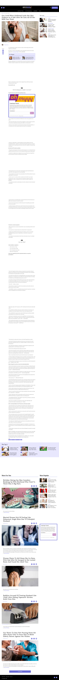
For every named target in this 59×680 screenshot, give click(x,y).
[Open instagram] (3, 7)
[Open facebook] (1, 7)
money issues (17, 439)
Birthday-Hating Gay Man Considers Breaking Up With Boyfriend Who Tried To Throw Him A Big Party (19, 482)
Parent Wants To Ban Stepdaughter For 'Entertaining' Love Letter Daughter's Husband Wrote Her (52, 37)
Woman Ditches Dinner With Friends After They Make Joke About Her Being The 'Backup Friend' (30, 58)
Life (4, 13)
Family (49, 18)
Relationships (50, 23)
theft (9, 439)
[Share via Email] (3, 53)
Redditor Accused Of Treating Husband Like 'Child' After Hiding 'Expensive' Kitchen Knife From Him (19, 597)
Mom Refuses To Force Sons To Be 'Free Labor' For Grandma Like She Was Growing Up (52, 507)
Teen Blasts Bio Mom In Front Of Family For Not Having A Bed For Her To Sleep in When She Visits (52, 449)
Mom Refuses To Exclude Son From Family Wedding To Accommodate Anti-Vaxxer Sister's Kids (52, 502)
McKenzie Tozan (6, 523)
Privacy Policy (3, 676)
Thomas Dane (5, 601)
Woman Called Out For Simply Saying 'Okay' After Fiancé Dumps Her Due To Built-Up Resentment (33, 449)
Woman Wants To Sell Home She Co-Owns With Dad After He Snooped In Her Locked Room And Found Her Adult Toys (19, 560)
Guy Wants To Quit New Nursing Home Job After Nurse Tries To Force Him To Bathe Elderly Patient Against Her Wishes (19, 634)
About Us (11, 676)
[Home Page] (27, 7)
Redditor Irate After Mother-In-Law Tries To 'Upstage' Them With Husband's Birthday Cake (17, 58)
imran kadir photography (5, 624)
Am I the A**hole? (16, 51)
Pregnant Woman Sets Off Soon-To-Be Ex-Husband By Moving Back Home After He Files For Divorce (14, 449)
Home (2, 13)
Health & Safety (51, 28)
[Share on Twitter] (3, 52)
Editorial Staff (7, 676)
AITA (21, 439)
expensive (13, 439)
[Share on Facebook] (3, 50)
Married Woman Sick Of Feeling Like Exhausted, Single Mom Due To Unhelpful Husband (19, 519)
